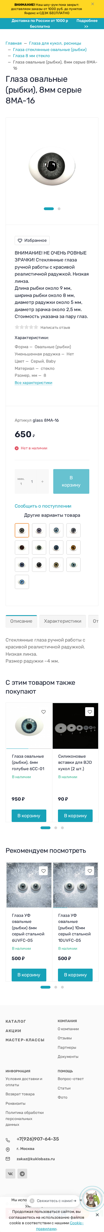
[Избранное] (43, 711)
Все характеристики (33, 382)
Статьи (64, 1088)
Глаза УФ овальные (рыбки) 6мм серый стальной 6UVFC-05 (28, 928)
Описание (21, 621)
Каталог (16, 1021)
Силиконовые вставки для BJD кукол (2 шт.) (75, 762)
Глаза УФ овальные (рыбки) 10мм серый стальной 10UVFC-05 (74, 928)
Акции (14, 1031)
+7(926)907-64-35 (38, 1139)
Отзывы (65, 1038)
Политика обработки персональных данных (25, 1118)
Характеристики (62, 621)
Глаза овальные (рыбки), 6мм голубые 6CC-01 (28, 762)
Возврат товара (20, 1094)
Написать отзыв (55, 327)
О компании (68, 1029)
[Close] (96, 1214)
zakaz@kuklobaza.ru (36, 1159)
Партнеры (67, 1047)
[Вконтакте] (10, 1173)
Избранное (35, 240)
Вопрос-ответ (71, 1078)
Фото (62, 1097)
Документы (68, 1056)
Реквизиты (16, 1103)
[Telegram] (22, 1173)
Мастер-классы (25, 1040)
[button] (49, 209)
